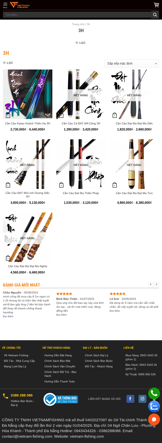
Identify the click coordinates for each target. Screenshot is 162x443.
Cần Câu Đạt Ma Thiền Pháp (81, 193)
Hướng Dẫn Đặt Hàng (58, 355)
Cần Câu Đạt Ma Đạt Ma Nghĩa (27, 266)
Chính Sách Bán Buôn (99, 360)
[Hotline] (154, 393)
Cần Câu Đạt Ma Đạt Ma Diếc (134, 123)
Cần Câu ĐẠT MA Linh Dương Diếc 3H (28, 194)
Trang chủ (78, 24)
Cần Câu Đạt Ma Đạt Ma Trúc (134, 193)
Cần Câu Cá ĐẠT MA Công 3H (81, 123)
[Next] (156, 284)
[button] (5, 5)
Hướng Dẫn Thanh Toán (59, 381)
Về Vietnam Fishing (16, 355)
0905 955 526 (147, 374)
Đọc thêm (8, 316)
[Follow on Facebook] (130, 399)
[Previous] (150, 284)
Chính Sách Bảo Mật (57, 360)
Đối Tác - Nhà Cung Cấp (19, 360)
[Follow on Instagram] (142, 399)
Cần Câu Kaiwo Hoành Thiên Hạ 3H (27, 123)
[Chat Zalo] (154, 406)
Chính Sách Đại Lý (96, 355)
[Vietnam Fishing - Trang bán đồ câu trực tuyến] (19, 5)
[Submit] (155, 15)
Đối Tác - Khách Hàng (99, 366)
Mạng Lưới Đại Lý (15, 366)
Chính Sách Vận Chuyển (59, 366)
